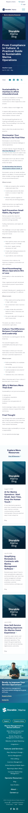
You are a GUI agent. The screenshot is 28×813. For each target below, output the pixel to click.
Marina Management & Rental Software (14, 726)
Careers (13, 792)
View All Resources (14, 456)
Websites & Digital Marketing (15, 741)
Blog (14, 781)
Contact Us (5, 700)
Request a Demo (11, 1)
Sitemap (21, 804)
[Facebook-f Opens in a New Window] (11, 810)
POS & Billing (15, 759)
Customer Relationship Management (15, 772)
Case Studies (14, 785)
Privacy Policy (9, 804)
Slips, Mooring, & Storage (14, 752)
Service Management (14, 755)
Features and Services (13, 749)
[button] (10, 80)
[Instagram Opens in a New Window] (17, 810)
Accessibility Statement (17, 802)
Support (22, 1)
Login (24, 4)
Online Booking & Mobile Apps (14, 765)
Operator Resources (13, 778)
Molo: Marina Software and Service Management (15, 732)
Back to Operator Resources (12, 15)
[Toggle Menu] (23, 9)
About (13, 789)
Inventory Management (14, 762)
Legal (15, 804)
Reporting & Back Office (14, 768)
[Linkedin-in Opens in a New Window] (14, 810)
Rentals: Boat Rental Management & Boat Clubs (14, 737)
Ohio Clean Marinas (8, 150)
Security (7, 802)
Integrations (14, 744)
